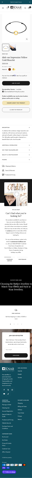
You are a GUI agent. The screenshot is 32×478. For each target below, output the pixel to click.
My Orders (5, 440)
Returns (20, 419)
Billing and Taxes (22, 406)
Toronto (20, 377)
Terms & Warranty (10, 170)
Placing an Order (6, 405)
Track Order (21, 413)
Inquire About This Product (16, 103)
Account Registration (7, 411)
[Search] (25, 8)
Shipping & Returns (11, 166)
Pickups (4, 159)
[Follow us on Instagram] (12, 390)
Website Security (6, 423)
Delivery (20, 410)
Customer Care (6, 449)
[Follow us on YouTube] (4, 394)
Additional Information (9, 145)
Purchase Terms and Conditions (7, 427)
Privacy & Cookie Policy (6, 444)
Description (6, 127)
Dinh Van (5, 54)
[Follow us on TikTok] (8, 394)
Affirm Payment (6, 452)
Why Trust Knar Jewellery (10, 150)
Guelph (20, 374)
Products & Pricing (10, 175)
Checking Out (5, 408)
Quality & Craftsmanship (10, 155)
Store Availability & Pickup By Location (14, 91)
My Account (5, 437)
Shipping (20, 403)
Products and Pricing (7, 420)
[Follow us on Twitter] (8, 390)
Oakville (20, 371)
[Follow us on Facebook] (4, 390)
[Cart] (29, 8)
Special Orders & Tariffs (6, 415)
